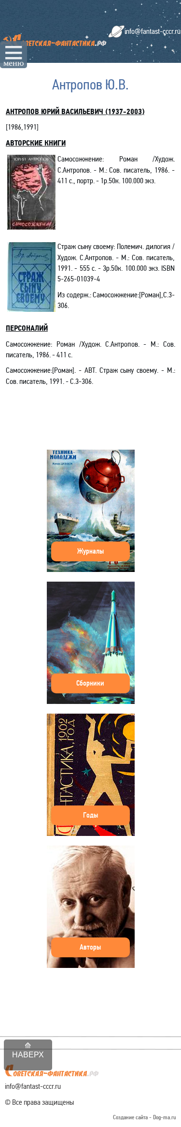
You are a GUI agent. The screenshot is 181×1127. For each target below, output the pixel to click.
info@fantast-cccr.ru (153, 31)
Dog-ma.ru (164, 1117)
